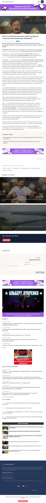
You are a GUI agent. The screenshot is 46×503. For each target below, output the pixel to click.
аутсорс (4, 170)
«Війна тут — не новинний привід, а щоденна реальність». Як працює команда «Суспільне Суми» (22, 371)
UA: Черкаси (9, 170)
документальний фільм (24, 168)
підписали (5, 57)
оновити (38, 257)
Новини (14, 14)
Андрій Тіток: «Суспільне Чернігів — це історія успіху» (16, 383)
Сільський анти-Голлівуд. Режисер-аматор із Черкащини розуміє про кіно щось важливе (21, 142)
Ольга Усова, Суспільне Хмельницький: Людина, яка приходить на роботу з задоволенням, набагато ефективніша (21, 388)
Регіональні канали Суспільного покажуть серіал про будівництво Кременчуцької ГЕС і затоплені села (23, 138)
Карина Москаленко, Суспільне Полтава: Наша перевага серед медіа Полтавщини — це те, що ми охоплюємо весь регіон (19, 393)
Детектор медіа (23, 423)
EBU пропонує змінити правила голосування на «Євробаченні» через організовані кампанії (19, 340)
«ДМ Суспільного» (40, 158)
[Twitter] (19, 41)
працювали (26, 128)
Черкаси (4, 168)
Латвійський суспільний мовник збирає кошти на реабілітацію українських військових (21, 330)
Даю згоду (23, 501)
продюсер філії (16, 168)
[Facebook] (17, 41)
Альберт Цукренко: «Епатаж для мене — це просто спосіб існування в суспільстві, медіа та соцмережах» (22, 412)
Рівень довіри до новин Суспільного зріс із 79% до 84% (16, 335)
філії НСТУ (9, 168)
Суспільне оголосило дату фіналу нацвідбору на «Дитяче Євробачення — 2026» (22, 345)
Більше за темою (8, 175)
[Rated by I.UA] (20, 486)
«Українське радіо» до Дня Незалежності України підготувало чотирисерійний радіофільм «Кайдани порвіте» (22, 324)
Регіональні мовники (8, 14)
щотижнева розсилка (10, 236)
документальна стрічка (35, 168)
